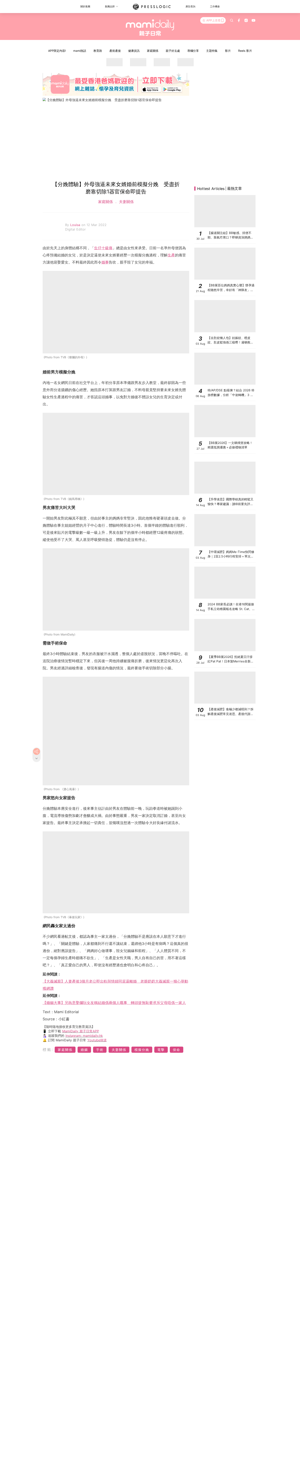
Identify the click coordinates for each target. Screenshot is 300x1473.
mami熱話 (79, 50)
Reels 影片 (245, 50)
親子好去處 (173, 50)
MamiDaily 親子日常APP (80, 1031)
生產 (171, 255)
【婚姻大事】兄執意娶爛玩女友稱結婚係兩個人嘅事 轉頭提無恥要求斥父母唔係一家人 (114, 1003)
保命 (176, 1050)
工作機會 (215, 6)
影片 (228, 50)
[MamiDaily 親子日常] (150, 27)
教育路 (97, 50)
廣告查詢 (190, 6)
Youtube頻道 (97, 1040)
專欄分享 (193, 50)
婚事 (105, 262)
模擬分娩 (141, 1050)
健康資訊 (134, 50)
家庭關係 (152, 50)
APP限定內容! (57, 50)
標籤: (48, 1049)
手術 (99, 1050)
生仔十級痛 (103, 248)
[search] (231, 20)
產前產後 (115, 50)
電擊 (161, 1050)
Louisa (75, 225)
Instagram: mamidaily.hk (84, 1036)
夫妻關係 (126, 202)
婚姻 (84, 1050)
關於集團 (85, 6)
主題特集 (212, 50)
